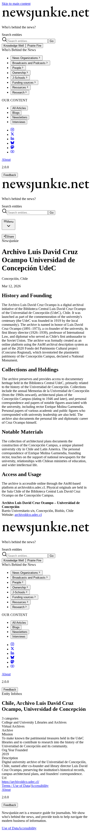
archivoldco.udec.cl (28, 515)
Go (51, 41)
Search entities (12, 35)
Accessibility (40, 786)
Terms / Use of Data (16, 786)
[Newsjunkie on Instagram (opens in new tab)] (12, 130)
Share (10, 236)
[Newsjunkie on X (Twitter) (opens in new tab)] (12, 134)
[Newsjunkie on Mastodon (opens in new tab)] (12, 148)
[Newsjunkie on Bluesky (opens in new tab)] (12, 143)
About (6, 159)
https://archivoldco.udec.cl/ (20, 782)
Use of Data (10, 828)
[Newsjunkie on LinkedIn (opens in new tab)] (12, 139)
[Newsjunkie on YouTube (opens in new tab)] (12, 152)
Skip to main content (16, 3)
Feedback (10, 175)
